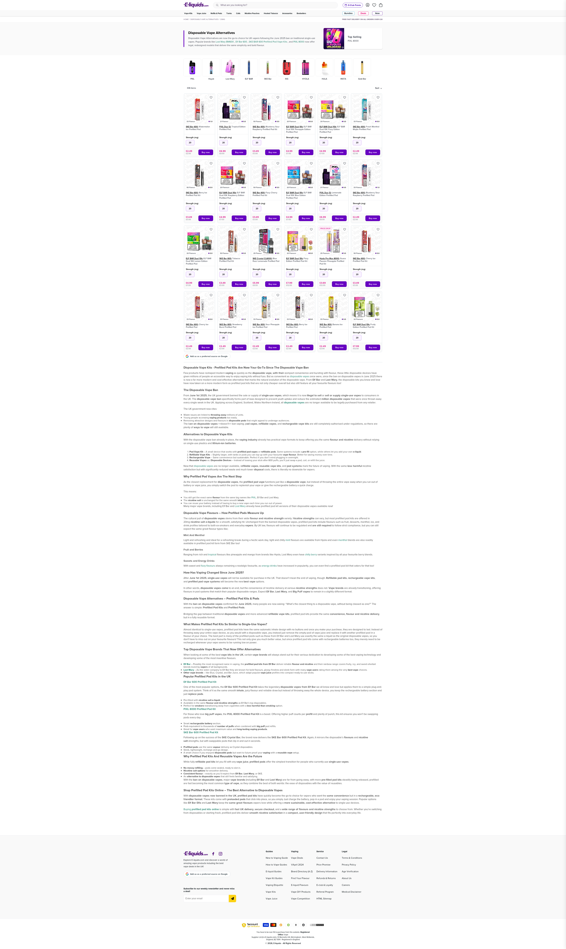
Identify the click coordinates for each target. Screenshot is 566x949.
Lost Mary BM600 (225, 41)
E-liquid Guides (273, 871)
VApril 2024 (297, 864)
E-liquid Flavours (299, 885)
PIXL (253, 497)
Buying (201, 809)
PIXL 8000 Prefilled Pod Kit (200, 709)
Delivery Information (326, 871)
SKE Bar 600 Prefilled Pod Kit (201, 732)
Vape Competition (300, 898)
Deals (363, 13)
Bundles (348, 13)
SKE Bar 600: (192, 126)
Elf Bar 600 (242, 41)
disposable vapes (299, 376)
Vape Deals (297, 857)
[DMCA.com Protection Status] (316, 925)
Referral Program (325, 891)
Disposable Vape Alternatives (204, 19)
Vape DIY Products (300, 891)
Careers (346, 885)
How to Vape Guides (276, 864)
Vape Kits (271, 891)
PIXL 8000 (299, 41)
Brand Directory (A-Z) (302, 871)
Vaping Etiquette (274, 885)
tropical (212, 554)
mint (288, 540)
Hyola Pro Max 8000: (329, 258)
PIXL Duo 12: (225, 126)
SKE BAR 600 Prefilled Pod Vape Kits (268, 41)
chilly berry (311, 554)
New (377, 13)
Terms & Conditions (352, 857)
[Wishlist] (374, 5)
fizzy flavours (208, 565)
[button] (378, 88)
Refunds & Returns (326, 878)
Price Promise (323, 864)
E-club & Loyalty (324, 885)
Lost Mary (240, 506)
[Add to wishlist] (211, 97)
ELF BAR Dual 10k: (294, 126)
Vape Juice (271, 898)
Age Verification (350, 871)
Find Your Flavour (300, 878)
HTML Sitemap (323, 898)
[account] (367, 5)
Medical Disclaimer (351, 891)
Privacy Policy (349, 864)
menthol (342, 540)
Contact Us (322, 857)
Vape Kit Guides (274, 878)
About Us (346, 878)
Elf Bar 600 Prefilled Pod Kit (200, 682)
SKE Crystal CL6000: (262, 258)
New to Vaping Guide (277, 857)
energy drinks (269, 565)
